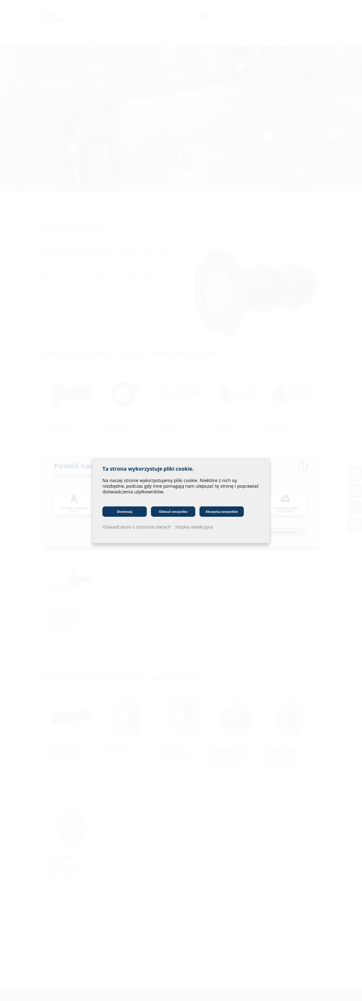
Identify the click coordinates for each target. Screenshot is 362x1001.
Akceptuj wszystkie (221, 512)
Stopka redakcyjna (194, 527)
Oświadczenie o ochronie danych (136, 527)
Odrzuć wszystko (173, 512)
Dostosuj (124, 512)
